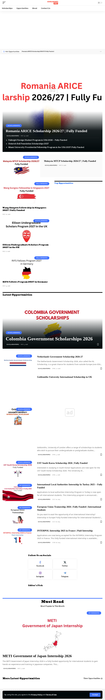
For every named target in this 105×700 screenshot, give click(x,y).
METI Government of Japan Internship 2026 (37, 656)
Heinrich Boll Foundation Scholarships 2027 (28, 144)
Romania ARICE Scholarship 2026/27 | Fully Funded (38, 51)
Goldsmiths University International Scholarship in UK (64, 377)
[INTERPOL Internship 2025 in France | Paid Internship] (18, 536)
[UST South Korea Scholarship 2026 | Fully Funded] (18, 469)
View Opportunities (91, 678)
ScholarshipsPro (13, 136)
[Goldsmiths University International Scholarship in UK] (18, 415)
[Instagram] (40, 575)
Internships (24, 485)
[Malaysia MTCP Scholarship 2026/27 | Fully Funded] (21, 165)
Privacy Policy (36, 694)
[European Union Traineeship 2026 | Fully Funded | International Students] (18, 514)
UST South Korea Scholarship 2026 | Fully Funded (62, 463)
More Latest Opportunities (21, 678)
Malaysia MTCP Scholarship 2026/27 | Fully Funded (70, 161)
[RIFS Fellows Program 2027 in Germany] (27, 267)
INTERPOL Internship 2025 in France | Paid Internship (65, 530)
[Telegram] (65, 575)
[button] (100, 51)
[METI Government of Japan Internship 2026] (52, 631)
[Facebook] (40, 564)
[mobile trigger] (5, 3)
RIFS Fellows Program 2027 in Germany (25, 282)
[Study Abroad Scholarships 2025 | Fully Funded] (52, 2)
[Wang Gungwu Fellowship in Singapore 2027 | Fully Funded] (27, 193)
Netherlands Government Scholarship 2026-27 (60, 356)
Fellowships (41, 183)
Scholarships (14, 125)
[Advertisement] (52, 30)
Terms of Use (51, 694)
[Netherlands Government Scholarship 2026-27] (18, 362)
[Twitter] (65, 564)
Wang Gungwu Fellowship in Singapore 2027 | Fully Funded (24, 209)
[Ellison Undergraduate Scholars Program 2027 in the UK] (27, 230)
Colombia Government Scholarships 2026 (49, 338)
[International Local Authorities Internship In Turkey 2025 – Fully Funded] (18, 492)
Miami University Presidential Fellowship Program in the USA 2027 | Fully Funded (46, 147)
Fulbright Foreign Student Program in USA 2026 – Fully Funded (37, 140)
